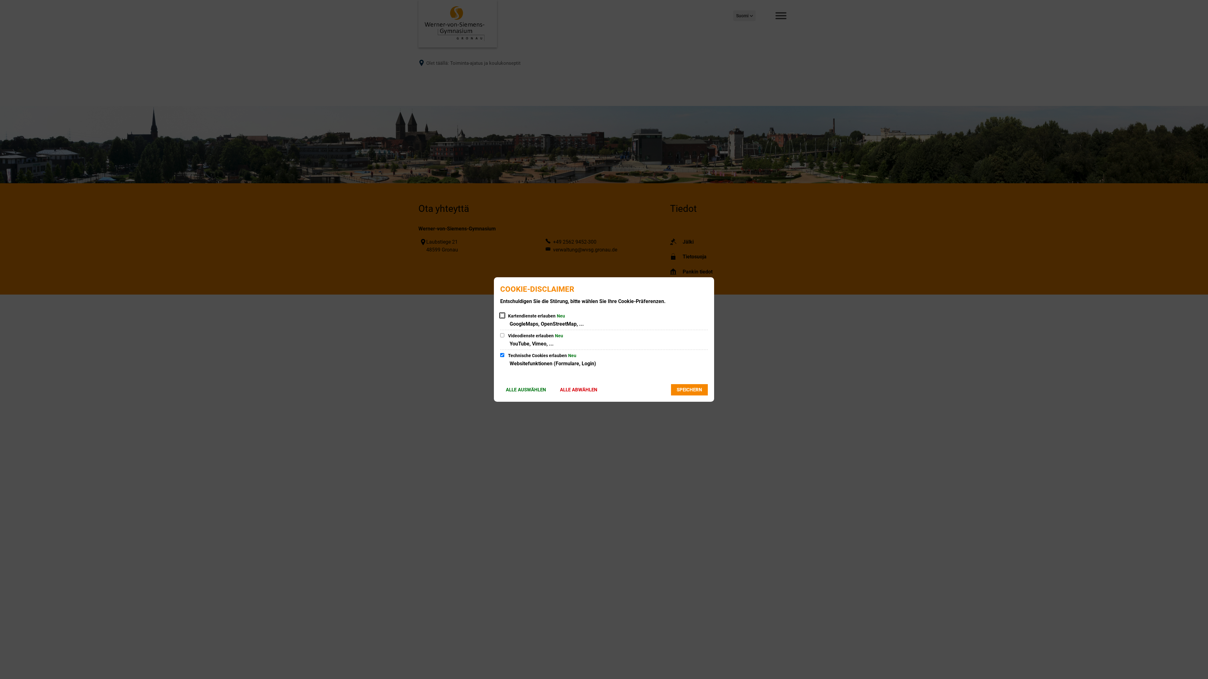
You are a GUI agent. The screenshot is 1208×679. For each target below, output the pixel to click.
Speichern (689, 390)
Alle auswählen (526, 390)
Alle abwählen (578, 390)
